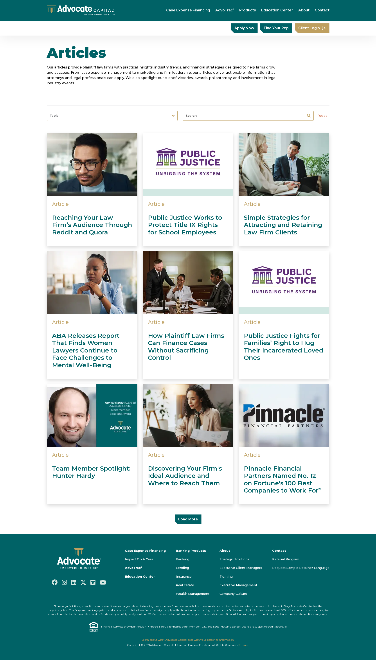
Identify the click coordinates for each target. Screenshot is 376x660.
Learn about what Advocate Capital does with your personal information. (188, 639)
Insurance (184, 577)
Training (226, 577)
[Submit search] (309, 115)
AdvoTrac (224, 10)
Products (247, 10)
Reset (322, 116)
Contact (322, 10)
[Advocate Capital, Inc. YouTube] (103, 582)
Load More (188, 519)
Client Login (309, 28)
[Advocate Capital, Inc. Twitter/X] (83, 582)
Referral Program (285, 559)
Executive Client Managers (240, 568)
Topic (54, 116)
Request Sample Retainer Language (300, 568)
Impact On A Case (139, 559)
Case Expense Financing (188, 10)
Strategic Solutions (234, 559)
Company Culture (233, 594)
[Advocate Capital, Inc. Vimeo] (92, 582)
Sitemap (243, 645)
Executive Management (238, 585)
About (303, 10)
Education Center (277, 10)
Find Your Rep (276, 28)
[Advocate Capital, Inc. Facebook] (55, 582)
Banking (182, 559)
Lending (182, 568)
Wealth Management (192, 594)
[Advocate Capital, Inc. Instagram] (64, 582)
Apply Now (244, 28)
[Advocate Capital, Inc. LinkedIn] (73, 582)
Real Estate (185, 585)
